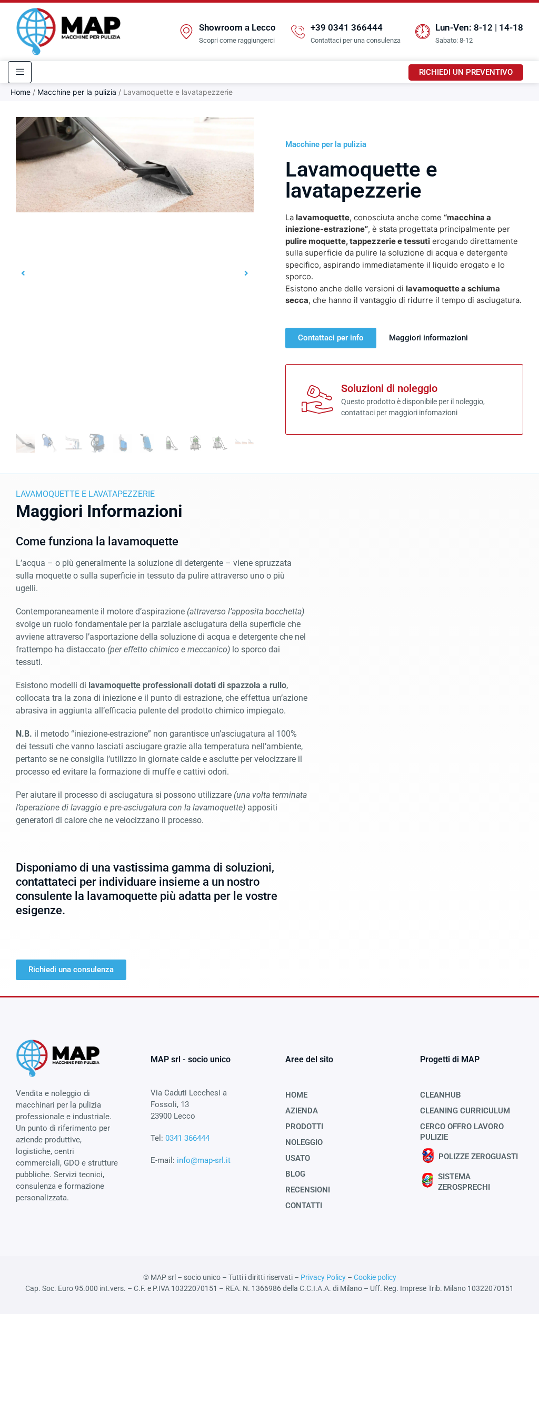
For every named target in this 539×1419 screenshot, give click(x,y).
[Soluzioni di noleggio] (317, 399)
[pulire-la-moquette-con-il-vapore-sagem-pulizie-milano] (135, 164)
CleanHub (440, 1095)
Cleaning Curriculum (465, 1110)
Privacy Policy (323, 1277)
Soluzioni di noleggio (389, 388)
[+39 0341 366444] (298, 31)
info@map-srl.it (203, 1160)
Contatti (303, 1205)
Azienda (301, 1110)
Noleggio (304, 1142)
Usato (297, 1158)
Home (21, 91)
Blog (295, 1174)
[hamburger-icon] (20, 72)
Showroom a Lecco (237, 27)
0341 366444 (187, 1138)
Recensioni (307, 1190)
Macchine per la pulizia (76, 91)
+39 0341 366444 (347, 27)
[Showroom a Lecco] (186, 31)
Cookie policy (375, 1277)
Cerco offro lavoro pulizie (462, 1132)
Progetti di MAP (450, 1059)
